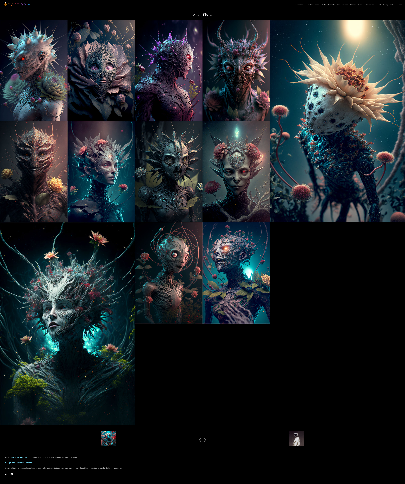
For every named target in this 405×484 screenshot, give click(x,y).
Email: (16, 457)
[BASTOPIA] (17, 4)
